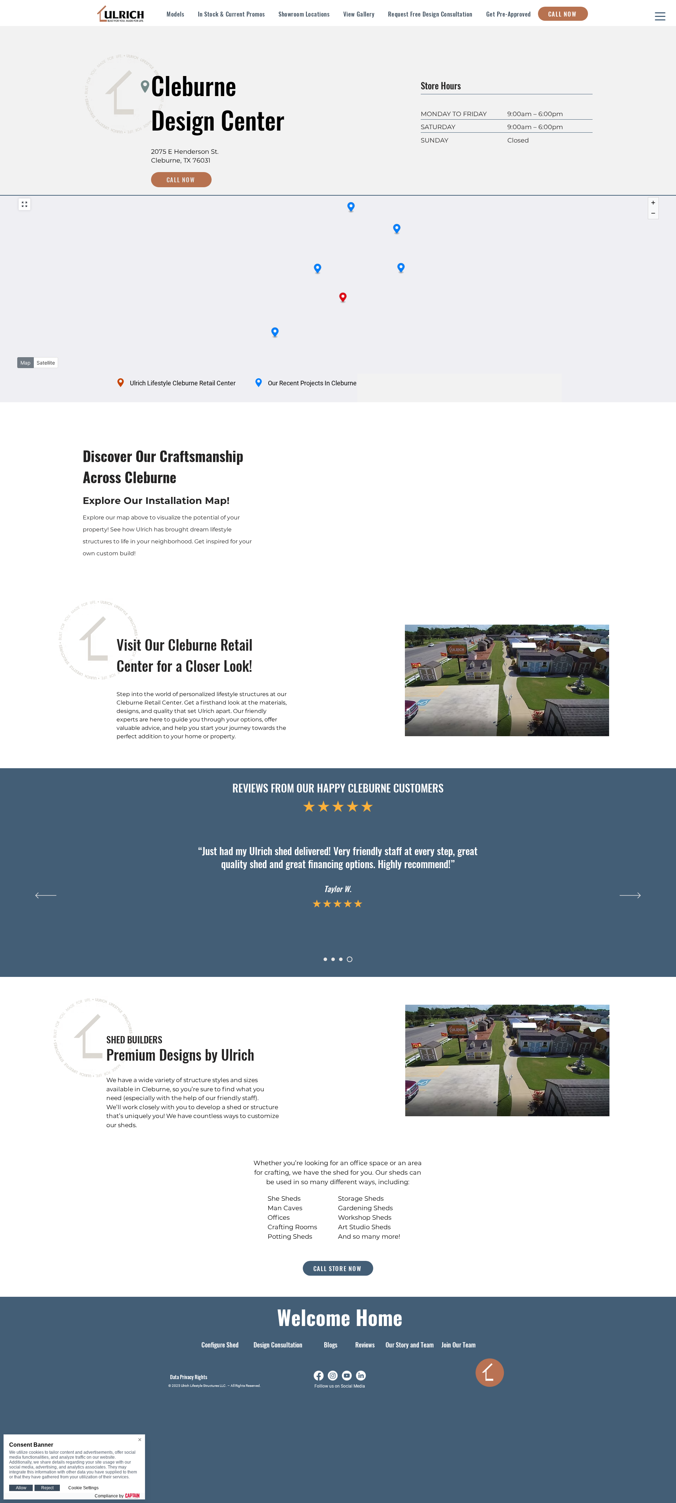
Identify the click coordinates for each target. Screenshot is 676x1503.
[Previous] (45, 895)
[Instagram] (333, 1376)
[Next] (630, 895)
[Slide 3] (341, 959)
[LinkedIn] (361, 1376)
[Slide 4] (349, 959)
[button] (175, 13)
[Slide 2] (333, 959)
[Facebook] (319, 1376)
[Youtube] (347, 1376)
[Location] (120, 383)
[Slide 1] (325, 959)
